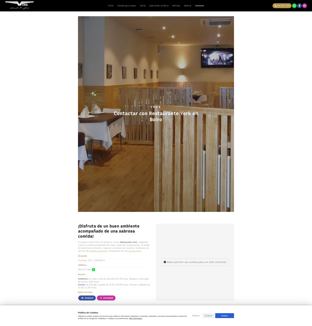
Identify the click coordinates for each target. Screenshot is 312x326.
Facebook (88, 298)
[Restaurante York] (19, 5)
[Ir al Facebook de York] (299, 5)
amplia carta (134, 251)
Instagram (108, 298)
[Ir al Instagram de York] (304, 5)
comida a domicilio (98, 251)
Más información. (135, 318)
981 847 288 (84, 269)
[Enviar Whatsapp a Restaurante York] (294, 5)
